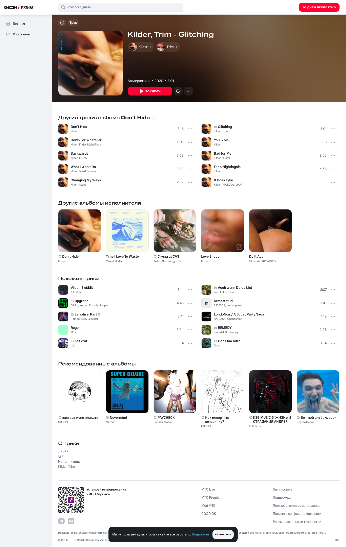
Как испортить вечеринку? (217, 420)
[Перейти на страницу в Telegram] (61, 521)
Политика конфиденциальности (297, 513)
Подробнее (200, 534)
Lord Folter (220, 292)
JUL (73, 346)
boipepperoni (235, 306)
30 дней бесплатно (319, 7)
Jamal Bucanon (88, 171)
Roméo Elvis (78, 319)
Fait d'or (81, 341)
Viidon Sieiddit (82, 287)
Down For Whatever (86, 140)
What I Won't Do (83, 167)
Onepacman (234, 319)
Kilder (74, 131)
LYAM (239, 185)
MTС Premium (211, 497)
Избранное (21, 34)
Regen (76, 327)
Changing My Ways (86, 180)
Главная (19, 23)
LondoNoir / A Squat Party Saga (239, 314)
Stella (82, 185)
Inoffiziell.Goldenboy (226, 332)
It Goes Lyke (223, 180)
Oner (217, 346)
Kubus (83, 306)
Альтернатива (139, 81)
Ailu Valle (76, 292)
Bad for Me (222, 153)
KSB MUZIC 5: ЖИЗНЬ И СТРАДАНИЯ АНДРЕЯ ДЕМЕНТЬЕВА (272, 420)
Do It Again (257, 257)
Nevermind (118, 418)
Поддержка (282, 497)
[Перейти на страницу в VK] (71, 521)
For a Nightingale (227, 167)
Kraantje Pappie (98, 306)
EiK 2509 (219, 306)
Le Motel (93, 319)
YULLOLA (228, 185)
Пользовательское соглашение (296, 505)
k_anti (226, 158)
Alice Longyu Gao (172, 261)
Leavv (232, 292)
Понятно (223, 534)
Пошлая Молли (163, 422)
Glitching (225, 126)
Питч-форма (282, 489)
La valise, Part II (87, 314)
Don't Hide (79, 126)
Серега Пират (305, 422)
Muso (74, 332)
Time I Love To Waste (122, 257)
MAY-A (110, 261)
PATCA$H (220, 319)
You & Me (221, 140)
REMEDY (225, 327)
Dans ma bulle (229, 341)
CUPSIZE (63, 422)
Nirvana (110, 422)
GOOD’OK (208, 513)
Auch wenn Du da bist (235, 287)
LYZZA (83, 158)
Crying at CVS (168, 257)
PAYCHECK (166, 418)
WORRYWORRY (266, 261)
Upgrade (81, 301)
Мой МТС (208, 505)
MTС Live (208, 489)
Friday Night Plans (90, 145)
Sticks (74, 306)
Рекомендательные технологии (297, 521)
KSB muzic (255, 426)
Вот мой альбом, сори (319, 418)
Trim (225, 131)
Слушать (153, 91)
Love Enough (211, 257)
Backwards (79, 153)
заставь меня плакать (80, 418)
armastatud (223, 301)
